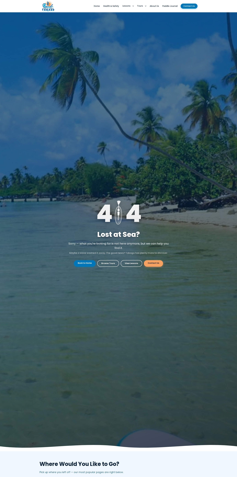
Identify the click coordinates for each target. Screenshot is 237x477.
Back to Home (85, 263)
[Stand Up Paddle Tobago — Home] (48, 6)
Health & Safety (111, 6)
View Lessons (131, 263)
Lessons (126, 6)
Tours (140, 6)
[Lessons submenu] (133, 6)
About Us (154, 6)
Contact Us (189, 6)
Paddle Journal (170, 6)
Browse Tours (108, 263)
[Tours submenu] (145, 6)
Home (97, 6)
